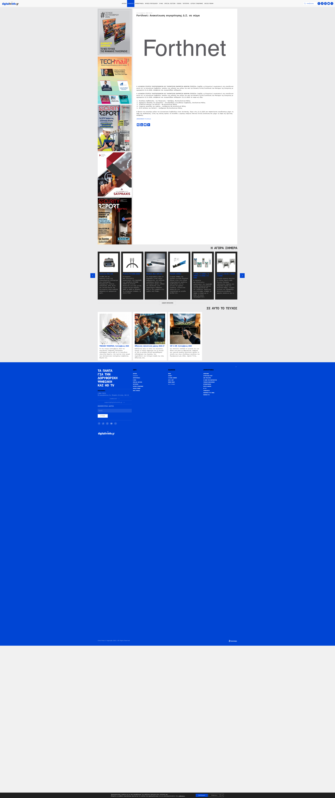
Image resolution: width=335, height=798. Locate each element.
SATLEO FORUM (208, 3)
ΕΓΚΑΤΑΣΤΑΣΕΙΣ (207, 384)
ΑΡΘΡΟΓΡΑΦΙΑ (136, 378)
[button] (92, 275)
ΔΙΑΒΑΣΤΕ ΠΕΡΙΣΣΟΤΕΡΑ (167, 303)
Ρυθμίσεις (214, 795)
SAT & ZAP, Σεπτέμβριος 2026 (181, 346)
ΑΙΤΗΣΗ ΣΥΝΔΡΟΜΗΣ (197, 3)
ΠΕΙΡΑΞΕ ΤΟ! (206, 395)
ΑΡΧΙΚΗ (124, 3)
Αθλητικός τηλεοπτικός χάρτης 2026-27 (149, 346)
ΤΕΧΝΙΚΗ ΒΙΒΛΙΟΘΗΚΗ (209, 382)
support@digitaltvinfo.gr (113, 402)
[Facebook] (319, 3)
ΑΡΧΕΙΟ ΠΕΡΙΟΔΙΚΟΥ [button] (151, 3)
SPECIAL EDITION (169, 3)
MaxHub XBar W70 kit (154, 274)
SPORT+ (170, 376)
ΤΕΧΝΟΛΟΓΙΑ (206, 391)
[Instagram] (325, 3)
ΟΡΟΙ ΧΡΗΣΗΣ (136, 391)
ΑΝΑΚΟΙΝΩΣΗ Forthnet (143, 119)
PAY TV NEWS (171, 384)
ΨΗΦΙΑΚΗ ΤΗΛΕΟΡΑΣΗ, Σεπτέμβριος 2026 (114, 346)
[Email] (331, 3)
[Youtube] (328, 3)
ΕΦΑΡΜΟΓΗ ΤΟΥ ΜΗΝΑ (208, 393)
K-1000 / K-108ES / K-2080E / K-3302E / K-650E (201, 276)
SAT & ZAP (171, 380)
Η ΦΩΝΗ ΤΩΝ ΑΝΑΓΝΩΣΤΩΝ (210, 380)
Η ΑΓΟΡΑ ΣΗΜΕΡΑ (172, 378)
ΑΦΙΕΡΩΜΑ (206, 374)
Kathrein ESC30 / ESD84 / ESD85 (226, 275)
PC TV (204, 388)
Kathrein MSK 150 (106, 274)
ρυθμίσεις (182, 796)
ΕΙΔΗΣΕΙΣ (135, 376)
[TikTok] (322, 3)
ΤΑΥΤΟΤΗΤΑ (186, 3)
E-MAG (161, 3)
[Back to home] (10, 3)
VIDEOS (179, 3)
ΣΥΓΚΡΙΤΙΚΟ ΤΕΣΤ (207, 376)
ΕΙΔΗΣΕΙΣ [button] (131, 3)
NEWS (169, 374)
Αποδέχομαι (201, 795)
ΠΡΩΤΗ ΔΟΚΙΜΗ (207, 386)
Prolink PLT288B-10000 (131, 274)
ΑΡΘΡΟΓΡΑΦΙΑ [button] (139, 3)
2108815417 (113, 399)
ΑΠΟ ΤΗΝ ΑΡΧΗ (207, 378)
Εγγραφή (102, 416)
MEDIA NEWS (171, 382)
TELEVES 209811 (175, 274)
